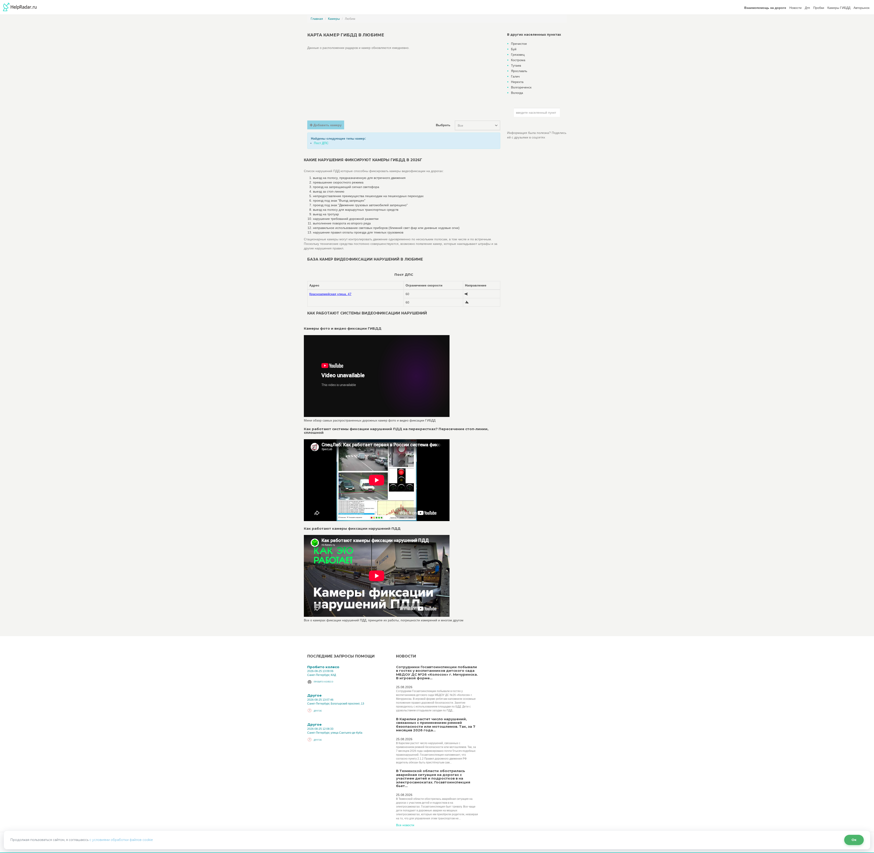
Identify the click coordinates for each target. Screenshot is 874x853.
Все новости (405, 825)
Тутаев (516, 65)
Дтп (807, 8)
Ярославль (519, 71)
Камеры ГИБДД (838, 8)
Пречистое (519, 43)
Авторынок (861, 8)
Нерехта (517, 82)
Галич (515, 76)
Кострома (518, 60)
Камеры (334, 18)
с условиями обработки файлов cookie (121, 840)
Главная (317, 18)
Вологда (517, 93)
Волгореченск (521, 87)
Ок (853, 840)
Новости (795, 8)
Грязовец (518, 54)
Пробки (818, 8)
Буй (513, 49)
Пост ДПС (321, 143)
